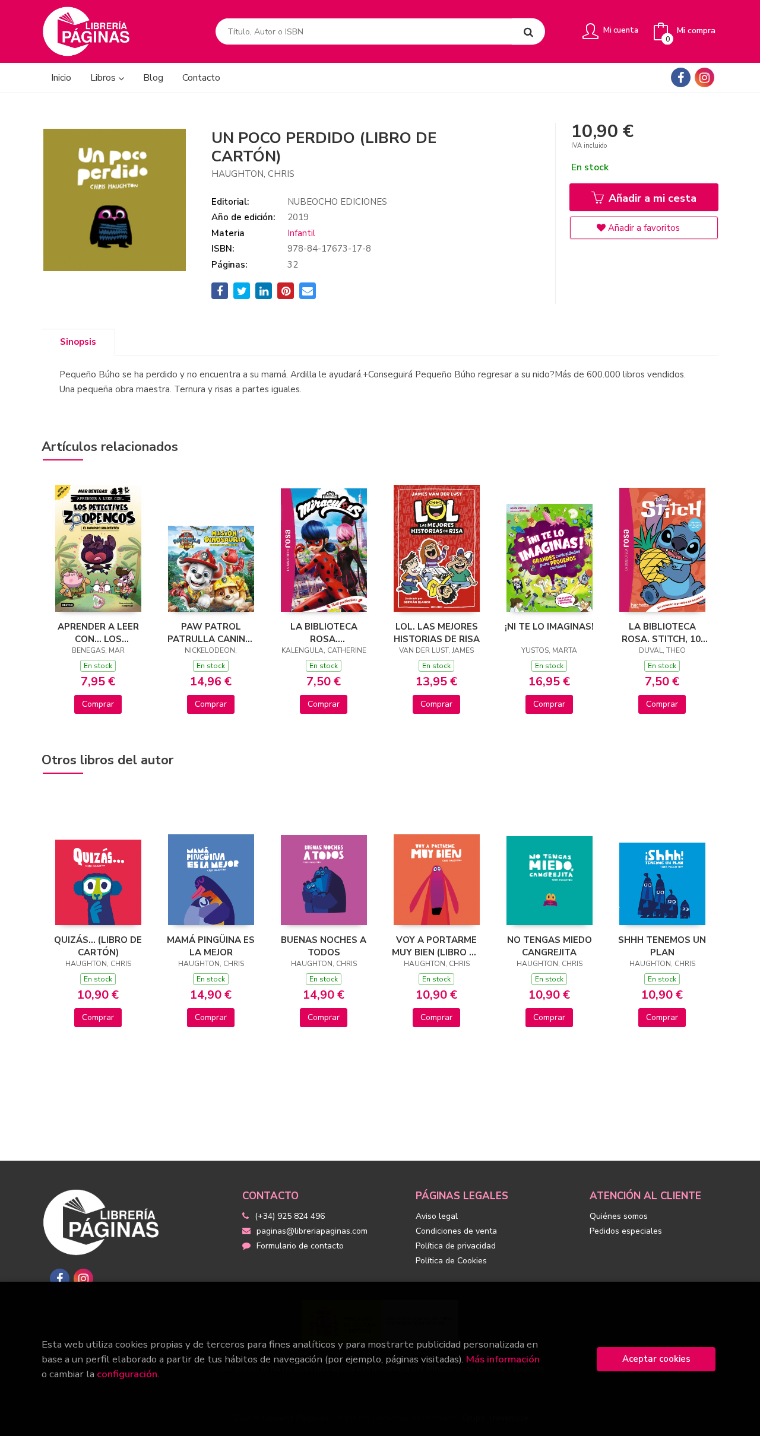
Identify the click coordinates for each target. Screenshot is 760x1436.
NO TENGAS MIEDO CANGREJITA (549, 946)
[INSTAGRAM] (704, 77)
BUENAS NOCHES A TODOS (323, 946)
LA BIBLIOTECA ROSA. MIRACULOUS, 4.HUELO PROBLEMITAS (323, 632)
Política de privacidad (456, 1245)
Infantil (301, 233)
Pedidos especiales (626, 1231)
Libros (104, 77)
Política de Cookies (451, 1260)
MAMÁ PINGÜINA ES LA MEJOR (211, 946)
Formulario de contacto (300, 1245)
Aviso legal (437, 1216)
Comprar (98, 704)
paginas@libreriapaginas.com (312, 1231)
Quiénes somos (619, 1216)
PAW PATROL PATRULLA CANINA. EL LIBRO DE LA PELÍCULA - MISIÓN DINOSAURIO (210, 632)
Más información (503, 1359)
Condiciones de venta (456, 1231)
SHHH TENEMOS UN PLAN (662, 946)
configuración (127, 1374)
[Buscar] (528, 31)
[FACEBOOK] (681, 77)
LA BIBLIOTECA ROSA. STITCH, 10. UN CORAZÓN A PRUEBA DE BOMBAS (662, 632)
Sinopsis (78, 342)
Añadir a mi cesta (651, 198)
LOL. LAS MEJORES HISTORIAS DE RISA (437, 632)
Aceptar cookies (656, 1359)
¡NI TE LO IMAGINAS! (549, 627)
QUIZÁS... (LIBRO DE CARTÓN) (98, 946)
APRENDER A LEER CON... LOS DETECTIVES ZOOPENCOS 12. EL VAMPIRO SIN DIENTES (98, 632)
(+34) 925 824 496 (290, 1216)
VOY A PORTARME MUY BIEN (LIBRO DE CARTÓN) (436, 946)
